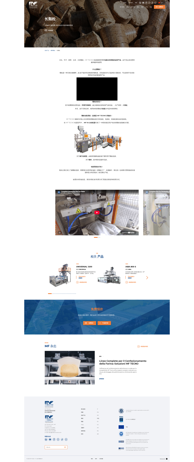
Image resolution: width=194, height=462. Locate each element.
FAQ (146, 7)
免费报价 (160, 7)
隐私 (92, 458)
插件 (96, 458)
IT (97, 409)
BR (98, 434)
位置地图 (101, 458)
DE (98, 415)
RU (98, 431)
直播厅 (124, 2)
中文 (98, 418)
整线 (138, 7)
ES (97, 421)
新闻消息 (131, 2)
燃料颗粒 (53, 50)
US (98, 424)
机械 (127, 7)
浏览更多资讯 (83, 282)
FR (98, 427)
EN (98, 412)
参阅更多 (101, 378)
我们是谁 (122, 7)
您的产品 (133, 7)
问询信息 (50, 30)
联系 (136, 2)
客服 (142, 7)
